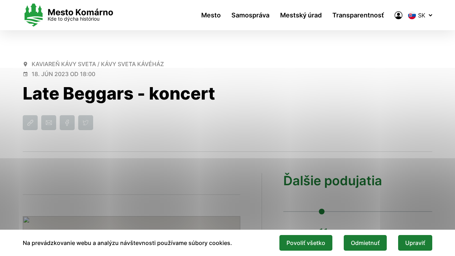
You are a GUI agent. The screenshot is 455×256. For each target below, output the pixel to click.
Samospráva (250, 15)
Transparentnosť (358, 15)
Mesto (211, 15)
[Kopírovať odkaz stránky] (30, 122)
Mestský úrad (301, 15)
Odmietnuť (365, 242)
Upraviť (415, 242)
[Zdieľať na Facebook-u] (67, 122)
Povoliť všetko (306, 242)
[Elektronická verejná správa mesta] (398, 15)
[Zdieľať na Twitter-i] (85, 122)
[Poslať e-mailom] (48, 122)
